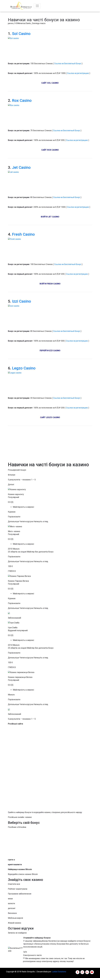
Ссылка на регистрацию (78, 73)
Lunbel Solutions (59, 971)
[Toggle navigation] (37, 5)
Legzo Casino (23, 368)
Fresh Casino (23, 234)
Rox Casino (22, 100)
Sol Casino (21, 33)
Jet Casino (21, 167)
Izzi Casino (21, 301)
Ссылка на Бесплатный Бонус (67, 63)
